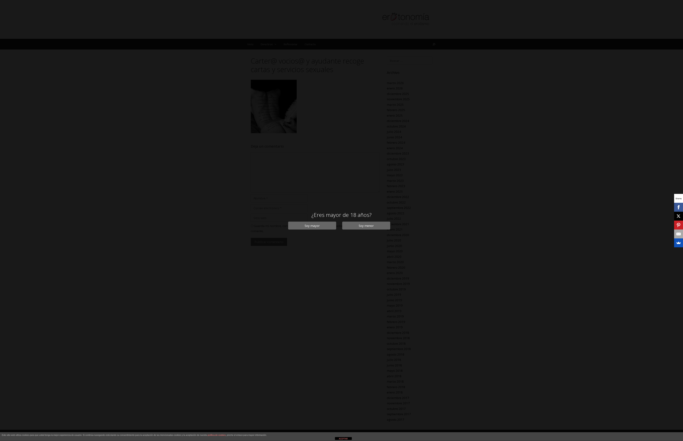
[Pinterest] (678, 225)
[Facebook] (678, 207)
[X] (678, 216)
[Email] (678, 233)
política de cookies (217, 435)
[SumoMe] (678, 242)
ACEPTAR (343, 439)
